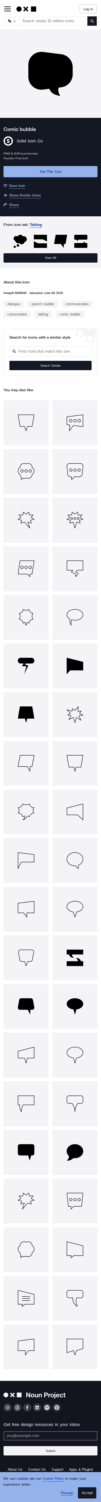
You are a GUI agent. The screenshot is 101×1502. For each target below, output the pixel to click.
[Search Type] (11, 21)
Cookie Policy (51, 1479)
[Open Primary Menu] (7, 9)
